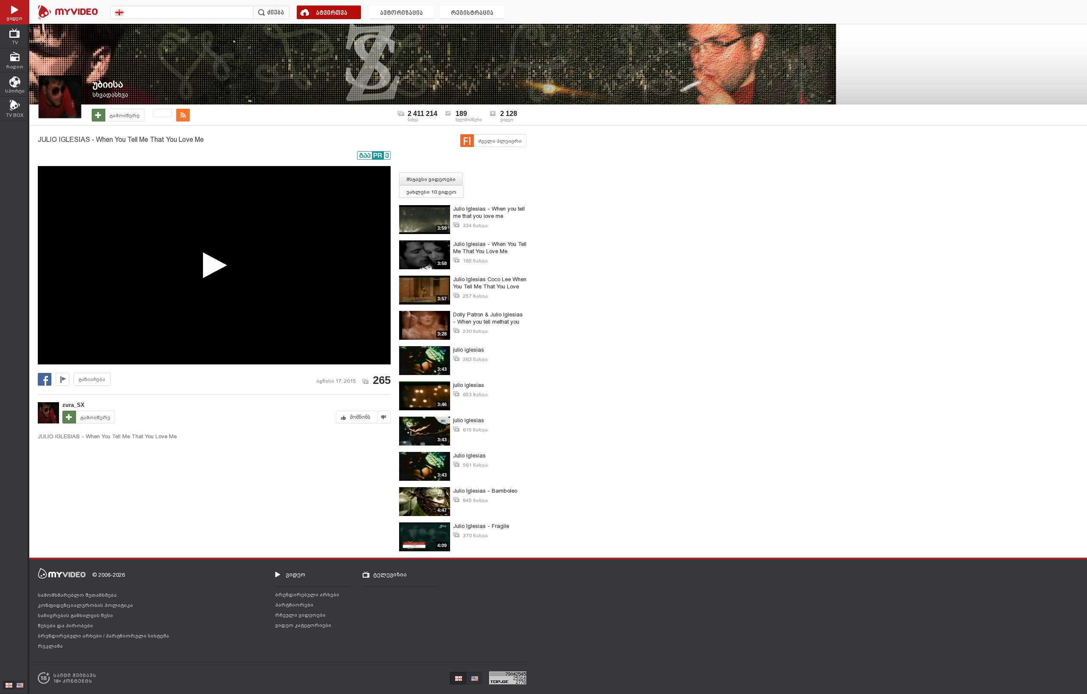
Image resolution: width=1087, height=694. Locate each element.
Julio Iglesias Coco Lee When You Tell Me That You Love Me (490, 283)
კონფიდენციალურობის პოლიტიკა (85, 605)
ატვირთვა (331, 13)
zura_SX (73, 405)
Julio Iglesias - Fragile (481, 526)
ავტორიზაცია (401, 13)
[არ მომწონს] (384, 417)
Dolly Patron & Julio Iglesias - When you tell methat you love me (488, 318)
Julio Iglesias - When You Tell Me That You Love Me (490, 247)
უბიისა (108, 84)
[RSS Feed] (183, 115)
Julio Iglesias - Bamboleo (485, 491)
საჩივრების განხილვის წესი (75, 615)
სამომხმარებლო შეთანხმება (77, 595)
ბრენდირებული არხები (70, 636)
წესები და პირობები (65, 626)
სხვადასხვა (110, 94)
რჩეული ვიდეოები (300, 615)
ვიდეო (295, 574)
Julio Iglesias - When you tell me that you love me (489, 212)
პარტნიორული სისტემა (137, 636)
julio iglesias (468, 350)
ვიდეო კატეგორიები (303, 625)
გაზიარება (92, 379)
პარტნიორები (294, 604)
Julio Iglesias (469, 455)
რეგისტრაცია (472, 13)
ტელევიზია (390, 574)
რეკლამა (50, 646)
